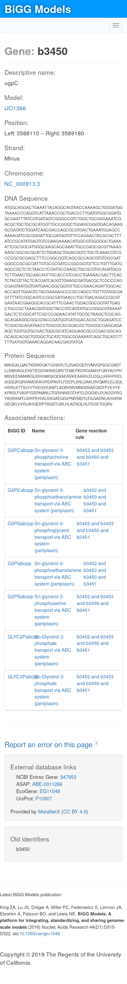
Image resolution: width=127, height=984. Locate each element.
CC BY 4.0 (74, 811)
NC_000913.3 (22, 183)
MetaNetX (49, 811)
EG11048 (50, 791)
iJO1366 (15, 108)
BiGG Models (37, 8)
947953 (68, 776)
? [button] (96, 743)
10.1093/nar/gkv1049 (39, 933)
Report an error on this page (49, 744)
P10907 (43, 798)
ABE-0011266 (47, 783)
